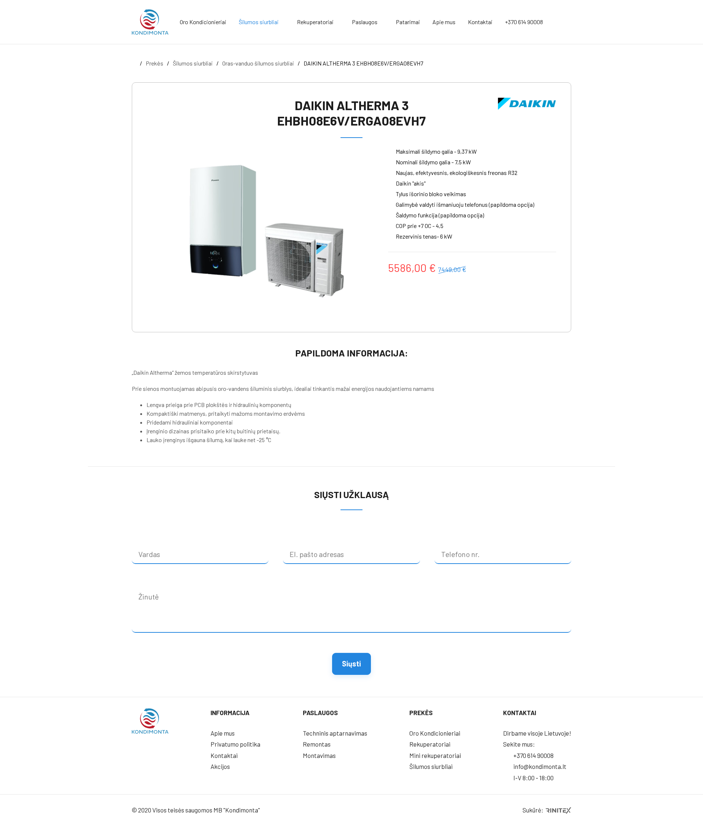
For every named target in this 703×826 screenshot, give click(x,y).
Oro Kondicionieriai (203, 21)
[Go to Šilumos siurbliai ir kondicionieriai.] (134, 63)
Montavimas (319, 755)
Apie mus (443, 21)
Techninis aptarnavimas (335, 733)
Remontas (317, 744)
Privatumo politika (235, 744)
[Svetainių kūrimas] (557, 810)
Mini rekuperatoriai (435, 755)
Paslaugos (364, 21)
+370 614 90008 (524, 21)
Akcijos (220, 766)
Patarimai (408, 21)
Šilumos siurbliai (259, 21)
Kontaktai (480, 21)
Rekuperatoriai (315, 21)
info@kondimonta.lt (539, 766)
